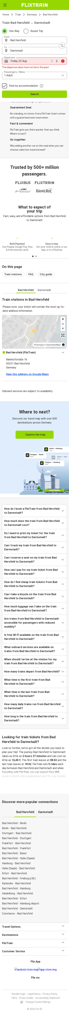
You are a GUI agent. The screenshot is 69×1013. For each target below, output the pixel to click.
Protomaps (39, 344)
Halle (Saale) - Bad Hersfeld (18, 868)
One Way (14, 31)
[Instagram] (33, 985)
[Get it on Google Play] (26, 970)
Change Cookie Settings (38, 1002)
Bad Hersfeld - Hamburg (16, 888)
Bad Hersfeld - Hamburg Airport (20, 903)
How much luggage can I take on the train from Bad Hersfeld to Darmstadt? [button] (30, 608)
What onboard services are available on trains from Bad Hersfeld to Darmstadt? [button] (29, 649)
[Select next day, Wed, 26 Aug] (57, 61)
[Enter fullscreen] (62, 335)
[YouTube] (35, 985)
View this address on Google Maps (27, 374)
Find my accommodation (23, 85)
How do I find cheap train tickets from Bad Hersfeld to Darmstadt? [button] (30, 584)
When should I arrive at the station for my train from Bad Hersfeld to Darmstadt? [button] (30, 661)
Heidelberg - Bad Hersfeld (17, 893)
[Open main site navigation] (5, 5)
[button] (34, 40)
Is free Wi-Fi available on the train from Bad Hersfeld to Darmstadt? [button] (31, 637)
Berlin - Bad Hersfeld (14, 828)
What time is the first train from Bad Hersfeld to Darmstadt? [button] (27, 681)
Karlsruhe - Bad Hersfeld (16, 883)
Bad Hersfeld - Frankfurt (16, 848)
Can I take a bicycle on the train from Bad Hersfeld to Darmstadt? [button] (30, 596)
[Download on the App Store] (47, 970)
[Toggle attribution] (63, 345)
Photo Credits (26, 998)
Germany (32, 14)
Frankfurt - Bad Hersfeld (16, 843)
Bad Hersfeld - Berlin (14, 823)
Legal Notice (34, 994)
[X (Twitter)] (37, 985)
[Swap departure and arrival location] (62, 46)
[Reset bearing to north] (62, 328)
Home (6, 14)
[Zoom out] (62, 323)
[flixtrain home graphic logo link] (34, 5)
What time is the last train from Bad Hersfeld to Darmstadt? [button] (26, 694)
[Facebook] (32, 985)
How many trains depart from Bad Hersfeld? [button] (32, 671)
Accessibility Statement (48, 998)
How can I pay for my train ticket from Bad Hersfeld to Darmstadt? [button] (31, 571)
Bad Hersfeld (50, 14)
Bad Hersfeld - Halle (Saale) (18, 858)
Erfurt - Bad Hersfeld (14, 873)
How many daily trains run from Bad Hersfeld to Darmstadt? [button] (32, 706)
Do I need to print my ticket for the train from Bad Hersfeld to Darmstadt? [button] (29, 535)
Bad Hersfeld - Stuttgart (16, 838)
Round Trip (36, 31)
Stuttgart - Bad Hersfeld (16, 833)
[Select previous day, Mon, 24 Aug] (52, 61)
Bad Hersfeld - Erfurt (14, 898)
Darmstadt (44, 290)
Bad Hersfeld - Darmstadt (17, 908)
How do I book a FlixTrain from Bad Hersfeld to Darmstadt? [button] (31, 510)
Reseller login (19, 994)
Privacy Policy (50, 994)
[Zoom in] (62, 319)
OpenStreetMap (53, 344)
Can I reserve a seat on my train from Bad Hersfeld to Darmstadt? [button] (30, 559)
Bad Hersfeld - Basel (14, 853)
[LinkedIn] (36, 985)
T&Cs (14, 998)
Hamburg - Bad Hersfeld (16, 863)
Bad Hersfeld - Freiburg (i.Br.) (19, 878)
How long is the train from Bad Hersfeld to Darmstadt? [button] (31, 718)
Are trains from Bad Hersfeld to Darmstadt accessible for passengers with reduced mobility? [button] (31, 622)
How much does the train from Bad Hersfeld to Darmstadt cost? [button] (32, 523)
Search (34, 94)
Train (18, 14)
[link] (34, 447)
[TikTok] (38, 985)
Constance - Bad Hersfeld (17, 913)
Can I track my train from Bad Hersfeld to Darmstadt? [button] (30, 547)
